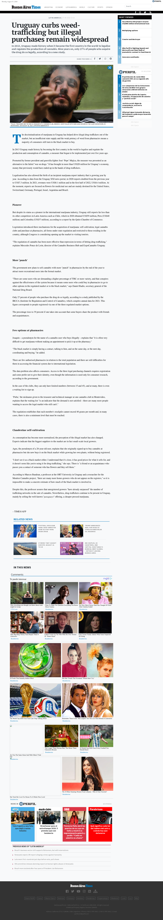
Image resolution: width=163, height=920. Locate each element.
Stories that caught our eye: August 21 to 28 (47, 545)
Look (124, 898)
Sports (100, 7)
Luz (130, 898)
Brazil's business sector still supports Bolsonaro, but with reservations (41, 850)
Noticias (61, 898)
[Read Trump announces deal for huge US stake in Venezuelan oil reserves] (72, 526)
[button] (109, 67)
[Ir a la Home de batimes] (81, 886)
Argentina (48, 7)
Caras (40, 898)
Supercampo (103, 898)
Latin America (71, 7)
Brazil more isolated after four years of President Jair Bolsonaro (39, 868)
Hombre (80, 898)
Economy (59, 7)
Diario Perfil (29, 898)
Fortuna (71, 898)
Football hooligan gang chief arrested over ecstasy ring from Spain (47, 529)
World (82, 7)
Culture (91, 7)
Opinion (109, 7)
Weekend (114, 898)
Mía (136, 898)
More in (14, 804)
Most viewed (126, 17)
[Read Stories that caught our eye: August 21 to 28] (25, 543)
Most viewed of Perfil (135, 72)
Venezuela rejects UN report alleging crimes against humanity (38, 855)
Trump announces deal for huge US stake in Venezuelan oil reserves (93, 529)
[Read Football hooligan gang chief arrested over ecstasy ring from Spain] (25, 526)
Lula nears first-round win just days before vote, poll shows (37, 859)
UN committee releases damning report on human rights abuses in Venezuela (44, 864)
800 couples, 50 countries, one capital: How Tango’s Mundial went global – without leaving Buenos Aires (94, 548)
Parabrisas (91, 898)
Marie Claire (50, 898)
